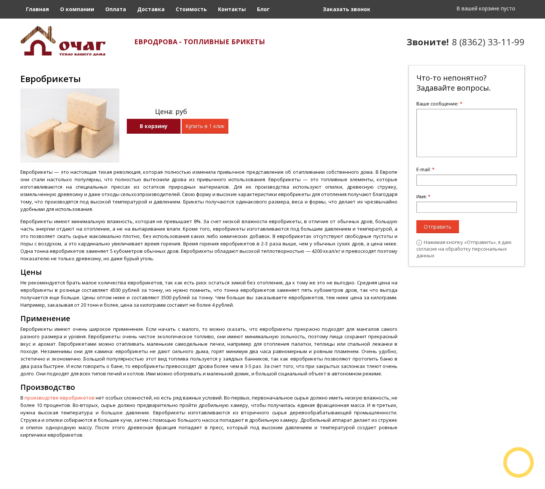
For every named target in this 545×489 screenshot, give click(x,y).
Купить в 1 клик (205, 126)
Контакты (232, 9)
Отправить (438, 226)
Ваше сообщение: (439, 103)
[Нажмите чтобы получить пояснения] (196, 110)
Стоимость (191, 9)
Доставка (151, 9)
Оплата (115, 9)
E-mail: (425, 169)
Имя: (423, 196)
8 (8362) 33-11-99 (488, 42)
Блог (263, 9)
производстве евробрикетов (59, 397)
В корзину (154, 126)
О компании (77, 9)
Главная (37, 9)
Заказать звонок (346, 9)
